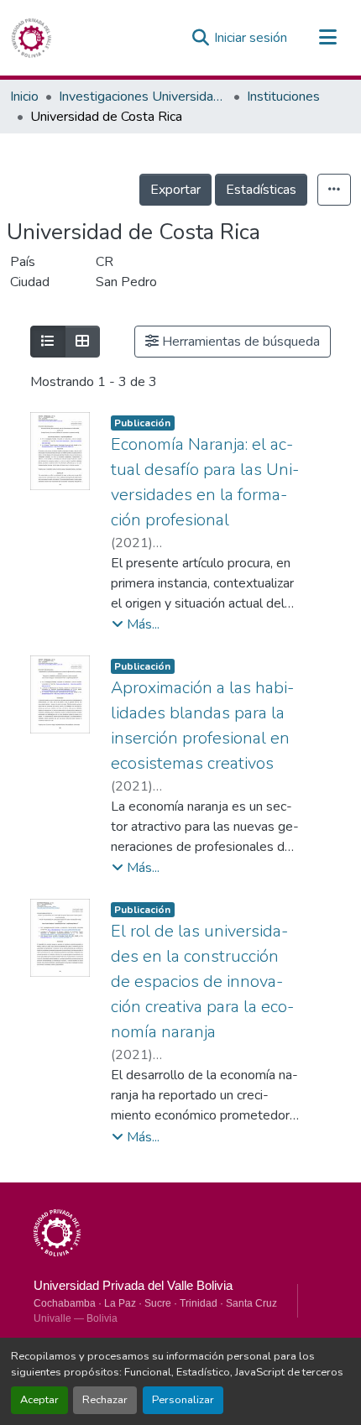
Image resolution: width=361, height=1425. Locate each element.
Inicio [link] (24, 96)
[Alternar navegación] (327, 38)
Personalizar (183, 1399)
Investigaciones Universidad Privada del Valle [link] (143, 96)
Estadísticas (261, 189)
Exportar (175, 189)
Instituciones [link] (283, 96)
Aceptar (39, 1399)
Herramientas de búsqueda (239, 341)
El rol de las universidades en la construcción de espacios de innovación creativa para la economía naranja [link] (202, 981)
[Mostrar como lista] (47, 342)
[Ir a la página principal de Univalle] (57, 1232)
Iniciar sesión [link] (250, 38)
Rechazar (105, 1399)
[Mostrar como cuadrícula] (82, 342)
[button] (31, 38)
